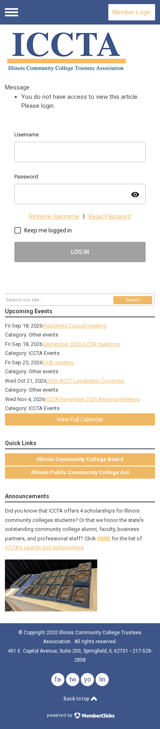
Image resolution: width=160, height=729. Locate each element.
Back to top (77, 699)
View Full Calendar (80, 419)
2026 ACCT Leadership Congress (85, 381)
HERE (103, 538)
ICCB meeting (58, 362)
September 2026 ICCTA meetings (81, 344)
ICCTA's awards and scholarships (44, 547)
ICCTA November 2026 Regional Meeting (92, 399)
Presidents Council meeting (74, 326)
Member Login (131, 12)
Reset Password (110, 216)
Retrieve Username (54, 216)
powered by (60, 715)
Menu (11, 12)
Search (133, 300)
